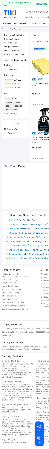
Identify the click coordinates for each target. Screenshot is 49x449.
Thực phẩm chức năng (15, 422)
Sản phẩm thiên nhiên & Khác (16, 427)
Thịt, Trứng (14, 385)
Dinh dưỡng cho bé (14, 370)
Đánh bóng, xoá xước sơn (14, 54)
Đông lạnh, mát (18, 389)
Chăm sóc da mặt (9, 419)
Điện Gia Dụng (9, 439)
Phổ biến (37, 41)
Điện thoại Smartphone (11, 407)
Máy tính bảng (12, 412)
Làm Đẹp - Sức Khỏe (11, 416)
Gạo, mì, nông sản (15, 391)
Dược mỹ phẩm (24, 435)
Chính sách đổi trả (9, 296)
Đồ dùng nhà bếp (9, 442)
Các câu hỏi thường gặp (11, 279)
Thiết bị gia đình (23, 442)
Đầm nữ (45, 364)
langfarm (13, 349)
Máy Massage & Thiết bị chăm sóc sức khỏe (17, 425)
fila (31, 349)
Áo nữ (38, 364)
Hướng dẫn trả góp (9, 299)
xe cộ (39, 17)
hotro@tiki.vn (22, 306)
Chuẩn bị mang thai (14, 377)
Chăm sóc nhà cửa (17, 400)
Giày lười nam (41, 415)
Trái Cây (5, 385)
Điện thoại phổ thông (14, 410)
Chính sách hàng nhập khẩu (13, 302)
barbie (37, 347)
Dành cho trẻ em (13, 395)
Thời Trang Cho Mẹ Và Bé (12, 364)
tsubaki (37, 349)
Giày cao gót (41, 401)
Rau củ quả (10, 387)
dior (11, 347)
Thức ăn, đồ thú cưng (14, 398)
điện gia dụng (29, 17)
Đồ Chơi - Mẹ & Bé (10, 361)
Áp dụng (15, 122)
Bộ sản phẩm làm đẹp (16, 434)
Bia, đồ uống (11, 393)
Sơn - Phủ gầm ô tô (11, 50)
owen (44, 347)
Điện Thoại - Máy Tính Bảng (15, 404)
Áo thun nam (41, 380)
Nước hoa (11, 433)
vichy (27, 349)
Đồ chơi (26, 364)
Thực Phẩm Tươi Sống (12, 381)
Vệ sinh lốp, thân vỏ (11, 43)
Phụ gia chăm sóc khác (13, 47)
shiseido (5, 349)
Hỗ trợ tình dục (21, 433)
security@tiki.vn (21, 309)
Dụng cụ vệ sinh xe (11, 39)
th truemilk (29, 347)
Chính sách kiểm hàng (10, 293)
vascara (5, 347)
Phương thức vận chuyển (11, 289)
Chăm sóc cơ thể (13, 424)
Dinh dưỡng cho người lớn (16, 373)
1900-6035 (13, 274)
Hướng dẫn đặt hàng (10, 286)
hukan (21, 349)
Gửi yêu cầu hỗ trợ (9, 283)
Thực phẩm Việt (22, 387)
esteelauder (19, 347)
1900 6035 (13, 335)
